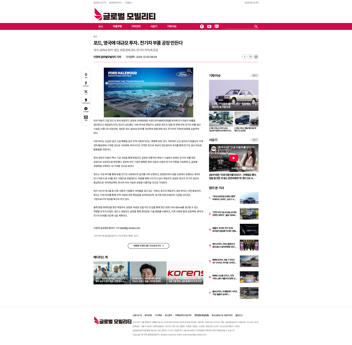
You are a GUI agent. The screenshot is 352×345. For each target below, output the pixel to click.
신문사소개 (137, 315)
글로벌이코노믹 (100, 2)
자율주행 (117, 26)
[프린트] (256, 56)
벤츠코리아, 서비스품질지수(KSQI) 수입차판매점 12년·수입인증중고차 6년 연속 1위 (224, 245)
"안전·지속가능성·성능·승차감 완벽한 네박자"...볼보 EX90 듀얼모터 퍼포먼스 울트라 (224, 214)
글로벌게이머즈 (115, 2)
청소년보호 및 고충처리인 (222, 315)
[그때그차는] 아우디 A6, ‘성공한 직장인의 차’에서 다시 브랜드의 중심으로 (220, 129)
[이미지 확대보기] (189, 71)
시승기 (153, 26)
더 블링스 (128, 2)
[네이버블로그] (216, 26)
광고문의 (168, 315)
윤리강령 (148, 315)
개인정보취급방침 (201, 315)
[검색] (256, 26)
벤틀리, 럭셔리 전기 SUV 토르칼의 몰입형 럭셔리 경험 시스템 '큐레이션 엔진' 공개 (224, 229)
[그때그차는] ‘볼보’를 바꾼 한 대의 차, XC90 (245, 129)
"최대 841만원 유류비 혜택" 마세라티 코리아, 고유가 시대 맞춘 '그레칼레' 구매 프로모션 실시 (224, 198)
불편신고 (239, 315)
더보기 (254, 75)
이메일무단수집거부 (183, 315)
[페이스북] (201, 26)
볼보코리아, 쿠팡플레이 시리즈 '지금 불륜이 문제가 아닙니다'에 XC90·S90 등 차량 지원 (224, 293)
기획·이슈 (172, 26)
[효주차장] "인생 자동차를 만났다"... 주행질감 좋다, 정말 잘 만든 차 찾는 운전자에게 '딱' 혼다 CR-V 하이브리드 (232, 176)
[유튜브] (209, 26)
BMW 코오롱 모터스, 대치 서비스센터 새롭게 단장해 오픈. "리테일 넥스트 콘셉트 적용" (225, 277)
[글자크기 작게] (244, 56)
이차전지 (136, 26)
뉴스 (100, 26)
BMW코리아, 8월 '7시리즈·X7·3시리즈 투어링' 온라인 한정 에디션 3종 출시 (223, 261)
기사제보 (158, 315)
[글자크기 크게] (250, 56)
